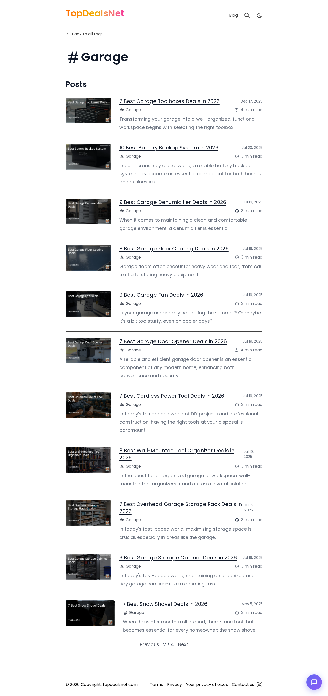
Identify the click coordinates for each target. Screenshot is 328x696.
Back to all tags (87, 34)
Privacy (174, 685)
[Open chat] (314, 682)
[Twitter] (259, 685)
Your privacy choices (207, 685)
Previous (149, 644)
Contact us (243, 685)
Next (183, 644)
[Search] (247, 15)
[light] (259, 15)
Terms (156, 685)
